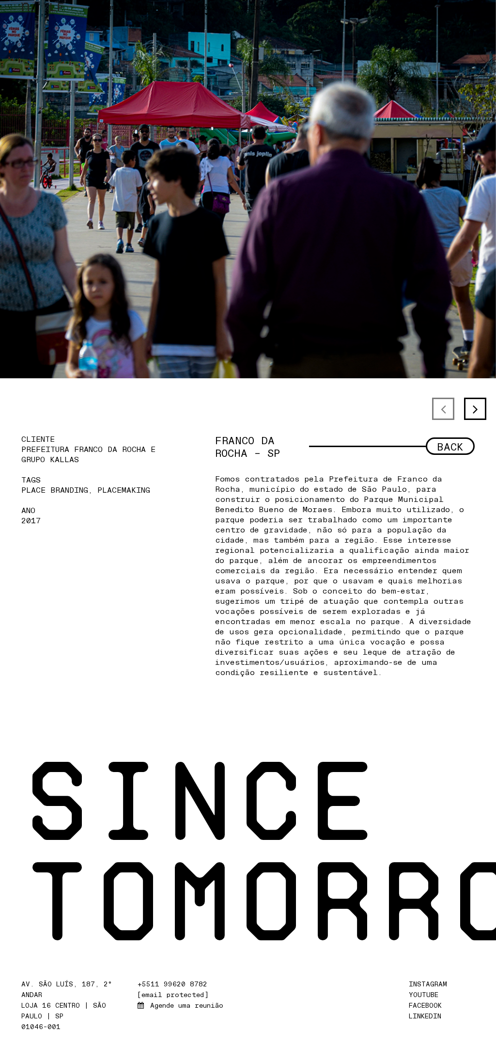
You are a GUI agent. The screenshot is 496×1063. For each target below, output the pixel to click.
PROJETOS (246, 10)
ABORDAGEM (154, 10)
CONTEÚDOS (294, 10)
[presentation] (443, 409)
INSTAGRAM (430, 984)
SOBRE (109, 10)
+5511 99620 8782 (172, 984)
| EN (466, 11)
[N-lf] (42, 6)
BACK (450, 446)
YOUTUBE (426, 994)
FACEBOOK (427, 1005)
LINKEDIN (427, 1016)
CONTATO (382, 10)
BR (459, 8)
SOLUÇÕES (201, 10)
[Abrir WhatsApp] (471, 1038)
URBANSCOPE (344, 10)
